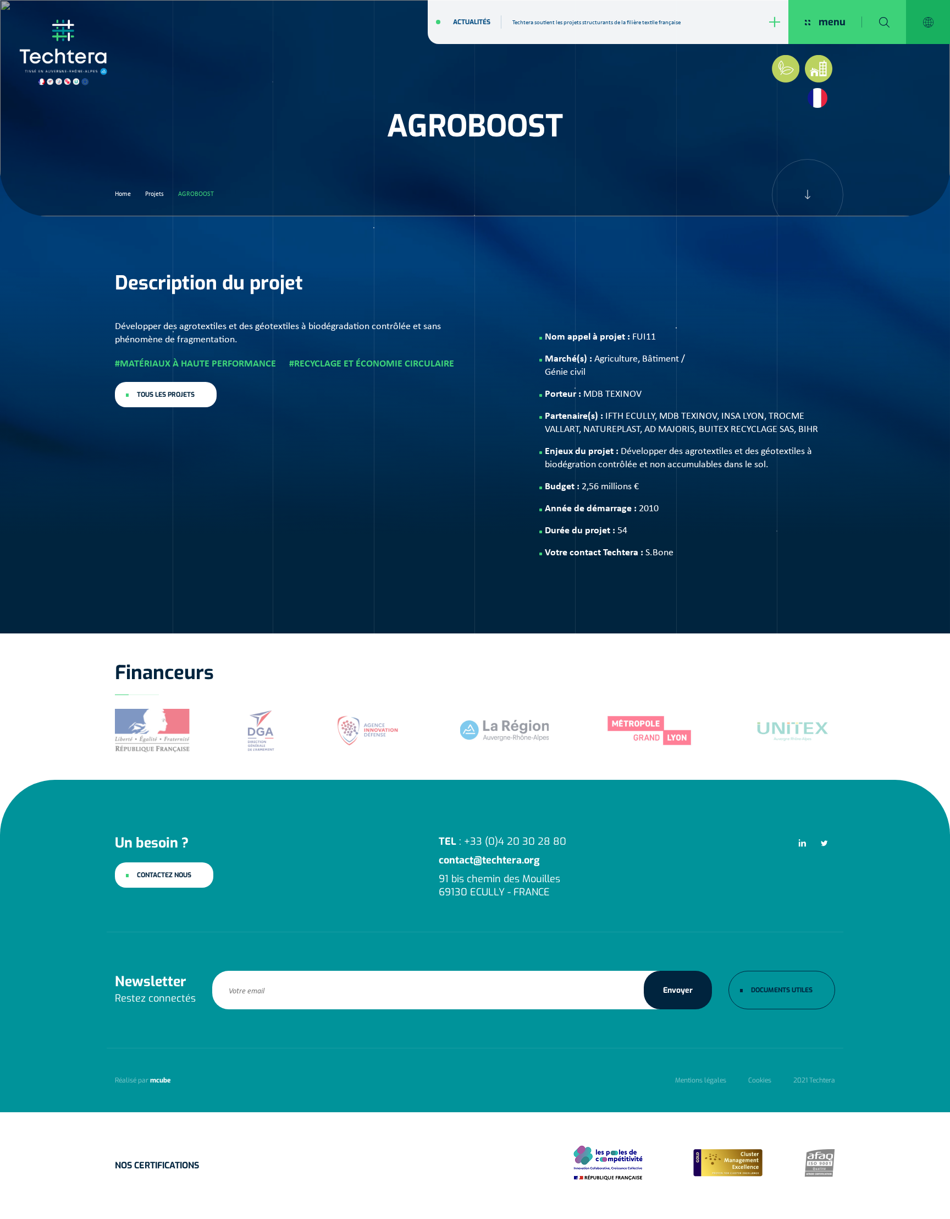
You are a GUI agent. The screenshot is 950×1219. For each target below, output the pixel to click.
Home (123, 193)
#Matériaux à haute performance (195, 363)
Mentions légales (700, 1080)
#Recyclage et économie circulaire (371, 363)
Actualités (471, 22)
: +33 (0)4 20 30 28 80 (502, 841)
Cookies (759, 1080)
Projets (154, 193)
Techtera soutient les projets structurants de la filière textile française (596, 22)
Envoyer (678, 990)
